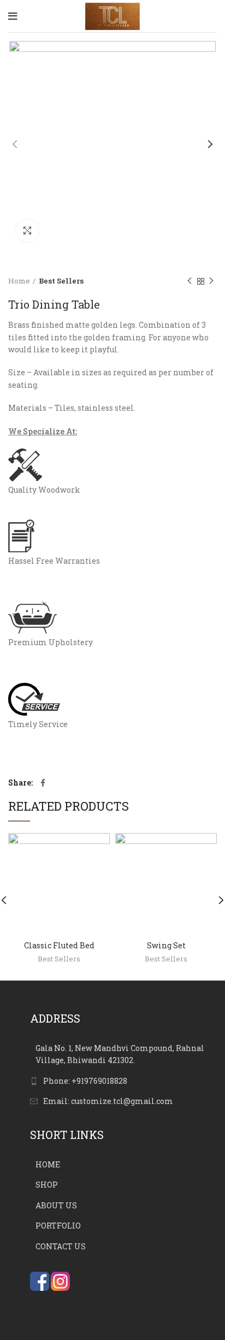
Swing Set (166, 945)
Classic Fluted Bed (59, 945)
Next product (211, 281)
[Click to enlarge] (27, 230)
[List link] (123, 1081)
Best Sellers (61, 281)
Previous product (189, 281)
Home (19, 281)
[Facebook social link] (43, 783)
